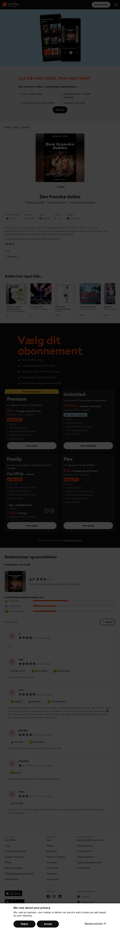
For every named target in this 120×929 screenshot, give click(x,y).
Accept (48, 924)
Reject (24, 924)
